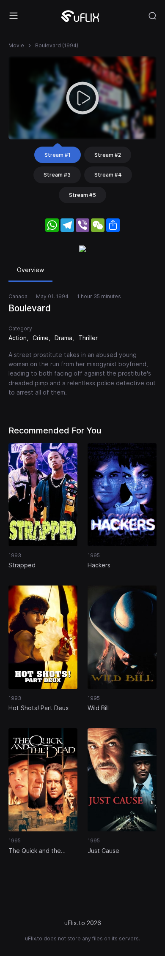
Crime (41, 337)
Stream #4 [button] (108, 175)
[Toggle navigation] (13, 15)
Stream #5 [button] (82, 195)
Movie (16, 45)
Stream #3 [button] (57, 175)
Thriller (88, 337)
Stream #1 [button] (57, 155)
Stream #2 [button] (107, 155)
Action (17, 337)
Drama (63, 337)
